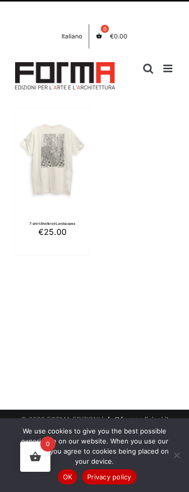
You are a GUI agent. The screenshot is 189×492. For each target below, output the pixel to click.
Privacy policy (109, 477)
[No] (176, 455)
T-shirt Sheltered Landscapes (52, 224)
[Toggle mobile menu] (168, 68)
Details (52, 172)
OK (68, 477)
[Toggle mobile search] (148, 68)
